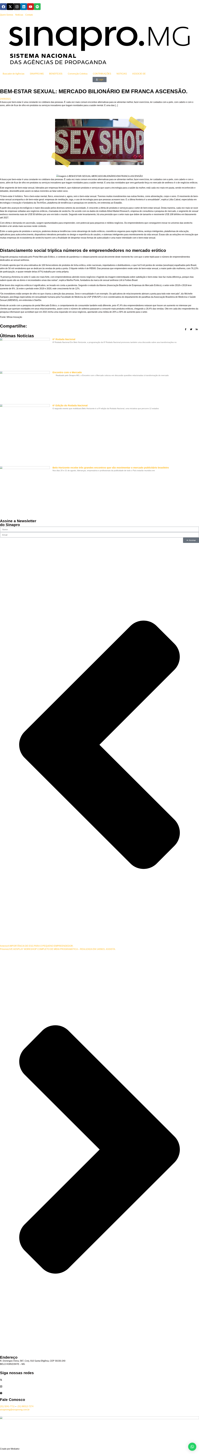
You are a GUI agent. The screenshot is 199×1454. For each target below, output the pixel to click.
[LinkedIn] (99, 1383)
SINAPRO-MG (37, 74)
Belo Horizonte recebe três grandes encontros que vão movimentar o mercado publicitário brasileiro (111, 467)
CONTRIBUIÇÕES (102, 74)
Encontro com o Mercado (67, 372)
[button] (192, 1447)
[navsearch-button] (1, 18)
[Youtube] (30, 6)
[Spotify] (37, 6)
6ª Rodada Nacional (64, 339)
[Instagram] (17, 6)
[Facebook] (3, 6)
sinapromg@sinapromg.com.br (15, 1409)
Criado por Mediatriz (9, 1449)
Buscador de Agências (13, 74)
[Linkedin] (23, 6)
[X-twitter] (10, 6)
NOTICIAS (122, 74)
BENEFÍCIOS (55, 74)
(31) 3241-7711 (7, 1406)
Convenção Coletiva (77, 74)
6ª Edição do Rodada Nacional (70, 405)
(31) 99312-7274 (25, 1406)
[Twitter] (99, 1379)
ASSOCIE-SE (139, 74)
